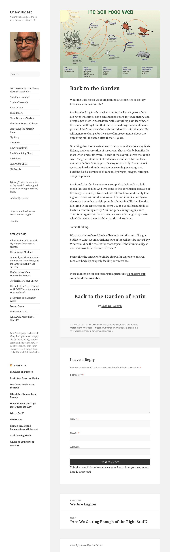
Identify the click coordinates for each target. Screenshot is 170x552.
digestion (125, 324)
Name (74, 419)
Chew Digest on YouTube (22, 118)
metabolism (76, 327)
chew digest (101, 324)
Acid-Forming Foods (20, 435)
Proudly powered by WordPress (86, 545)
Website (75, 446)
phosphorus (106, 330)
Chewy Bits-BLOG (18, 163)
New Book (15, 142)
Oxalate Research (19, 102)
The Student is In (18, 311)
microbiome (132, 327)
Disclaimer (15, 158)
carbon (100, 327)
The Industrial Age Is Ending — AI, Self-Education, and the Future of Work (24, 289)
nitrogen (86, 330)
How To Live (16, 107)
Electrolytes (16, 419)
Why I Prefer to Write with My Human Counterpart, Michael (23, 243)
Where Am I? (17, 413)
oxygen (95, 330)
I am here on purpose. (21, 371)
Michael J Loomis (111, 305)
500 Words (15, 169)
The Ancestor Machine (21, 252)
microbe (120, 327)
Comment (77, 374)
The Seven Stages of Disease (24, 123)
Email (74, 433)
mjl (89, 324)
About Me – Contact (20, 96)
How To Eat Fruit (18, 147)
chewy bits (114, 324)
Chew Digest (21, 12)
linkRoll (134, 324)
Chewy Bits (19, 365)
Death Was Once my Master (24, 378)
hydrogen (110, 327)
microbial (87, 327)
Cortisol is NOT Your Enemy (24, 280)
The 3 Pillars (16, 112)
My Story (14, 137)
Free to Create (17, 306)
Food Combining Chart (21, 153)
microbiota (75, 330)
